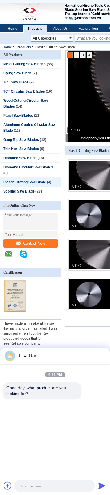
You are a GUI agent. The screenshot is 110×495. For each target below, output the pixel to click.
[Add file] (8, 485)
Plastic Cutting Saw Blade (24, 182)
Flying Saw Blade (17, 73)
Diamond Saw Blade (20, 158)
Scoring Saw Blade (19, 191)
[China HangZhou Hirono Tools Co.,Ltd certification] (15, 311)
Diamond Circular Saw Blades (28, 167)
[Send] (101, 485)
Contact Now (34, 243)
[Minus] (101, 355)
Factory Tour (88, 29)
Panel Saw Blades (18, 116)
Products (35, 29)
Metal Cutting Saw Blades (24, 64)
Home (12, 29)
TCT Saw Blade (15, 82)
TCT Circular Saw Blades (24, 91)
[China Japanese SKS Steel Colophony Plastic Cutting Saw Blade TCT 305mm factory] (89, 294)
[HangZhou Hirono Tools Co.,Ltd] (32, 12)
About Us (60, 29)
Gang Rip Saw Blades (21, 140)
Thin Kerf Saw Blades (21, 149)
